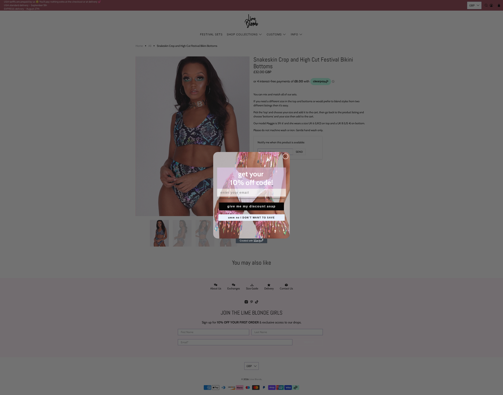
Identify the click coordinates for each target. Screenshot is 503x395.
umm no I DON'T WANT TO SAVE (251, 217)
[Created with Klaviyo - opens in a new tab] (251, 240)
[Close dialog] (285, 156)
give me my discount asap (251, 206)
